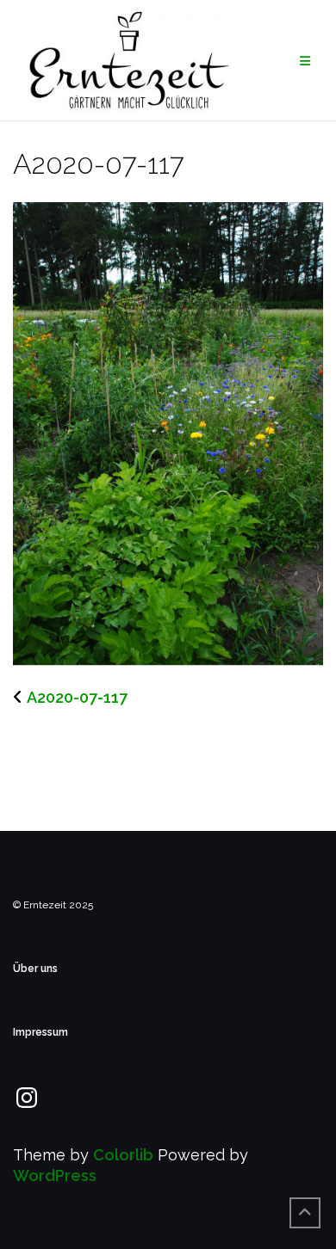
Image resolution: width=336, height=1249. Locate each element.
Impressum (40, 1032)
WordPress (54, 1175)
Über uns (35, 969)
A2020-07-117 (77, 697)
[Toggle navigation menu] (305, 60)
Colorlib (123, 1155)
